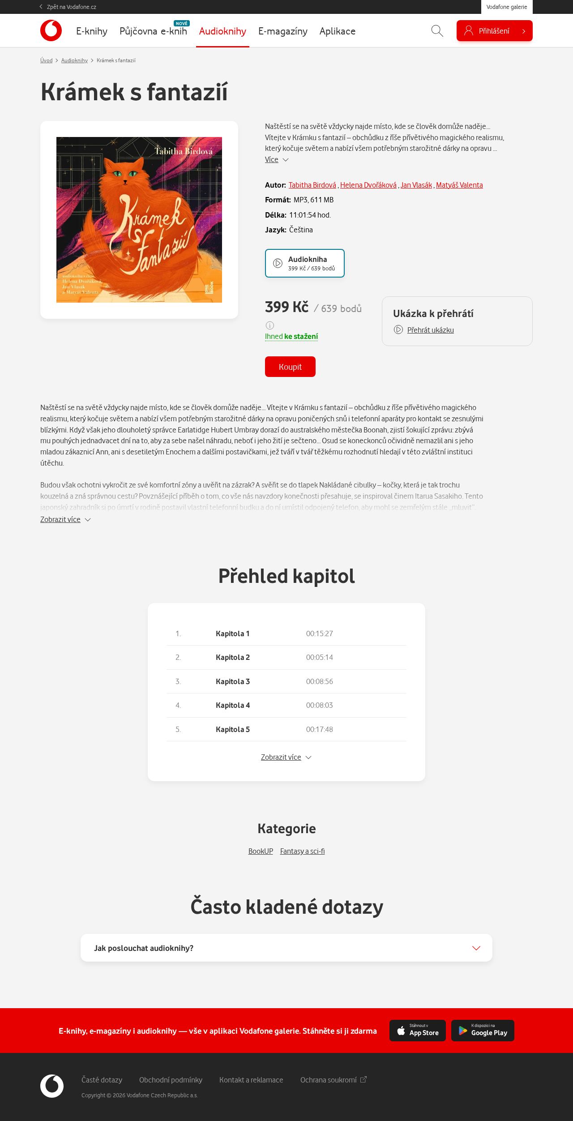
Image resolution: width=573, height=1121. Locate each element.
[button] (423, 329)
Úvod (46, 60)
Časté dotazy (101, 1079)
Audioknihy (74, 60)
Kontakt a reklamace (251, 1079)
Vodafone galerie (507, 6)
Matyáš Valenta (459, 184)
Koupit (290, 366)
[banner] (51, 30)
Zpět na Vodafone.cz (71, 6)
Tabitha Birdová (312, 184)
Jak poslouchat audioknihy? (143, 948)
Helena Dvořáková (368, 184)
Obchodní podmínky (170, 1079)
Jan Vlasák (416, 184)
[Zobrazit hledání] (437, 30)
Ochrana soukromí (328, 1079)
